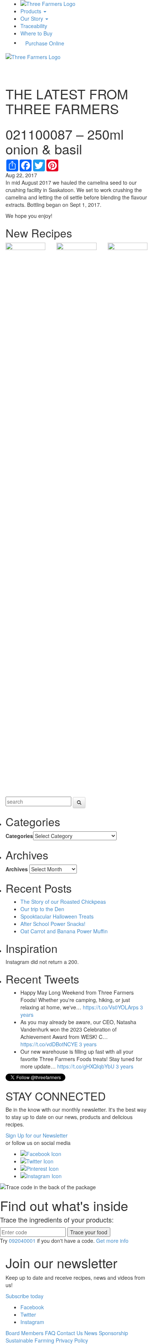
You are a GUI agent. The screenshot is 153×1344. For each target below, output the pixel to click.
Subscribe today (24, 1296)
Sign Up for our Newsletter (37, 1135)
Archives (17, 869)
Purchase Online (44, 43)
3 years (88, 1044)
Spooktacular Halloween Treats (57, 916)
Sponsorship (113, 1333)
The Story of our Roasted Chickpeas (63, 901)
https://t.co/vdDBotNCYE (49, 1044)
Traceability (33, 26)
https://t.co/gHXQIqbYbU (85, 1066)
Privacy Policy (72, 1340)
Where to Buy (36, 33)
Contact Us (70, 1333)
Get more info (112, 1240)
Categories (19, 835)
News (90, 1333)
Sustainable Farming (30, 1340)
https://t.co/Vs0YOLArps (111, 1007)
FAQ (50, 1333)
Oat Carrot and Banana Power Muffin (64, 931)
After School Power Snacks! (52, 923)
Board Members (24, 1333)
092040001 (22, 1240)
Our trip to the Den (42, 909)
